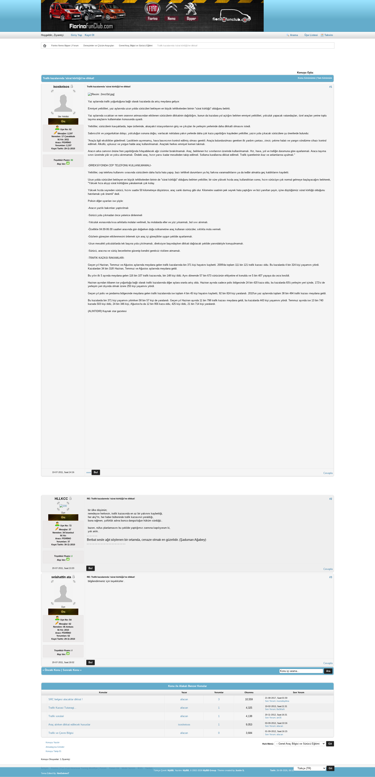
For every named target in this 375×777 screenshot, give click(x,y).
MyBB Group (209, 770)
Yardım (149, 768)
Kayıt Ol (89, 35)
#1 (330, 86)
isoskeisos (184, 724)
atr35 (279, 717)
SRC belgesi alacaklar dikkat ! (65, 699)
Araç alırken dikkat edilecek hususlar (69, 724)
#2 (330, 498)
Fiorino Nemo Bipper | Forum (65, 45)
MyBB (171, 770)
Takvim (328, 35)
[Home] (46, 45)
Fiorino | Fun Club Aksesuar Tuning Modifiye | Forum (78, 768)
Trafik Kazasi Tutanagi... (62, 707)
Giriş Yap (76, 35)
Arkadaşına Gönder (55, 747)
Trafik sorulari (56, 716)
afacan (184, 699)
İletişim (44, 768)
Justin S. (239, 770)
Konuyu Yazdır (53, 742)
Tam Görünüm (324, 78)
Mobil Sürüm (128, 768)
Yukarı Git (114, 768)
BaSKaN (281, 709)
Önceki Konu (52, 670)
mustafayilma (283, 701)
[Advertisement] (187, 61)
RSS (140, 768)
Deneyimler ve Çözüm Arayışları (98, 45)
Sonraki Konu (71, 670)
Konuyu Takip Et (53, 751)
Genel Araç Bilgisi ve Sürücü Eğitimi (135, 45)
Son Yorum (270, 701)
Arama (294, 35)
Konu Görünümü (306, 78)
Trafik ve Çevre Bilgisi (60, 732)
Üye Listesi (311, 35)
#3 (330, 577)
